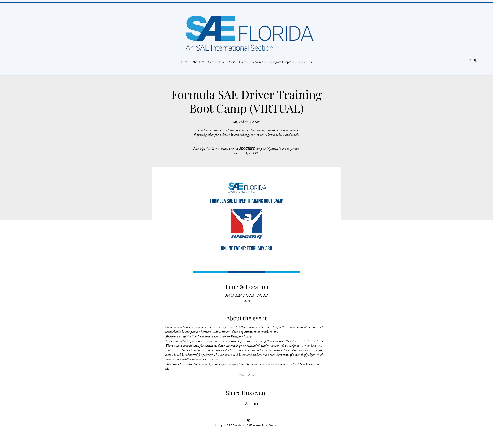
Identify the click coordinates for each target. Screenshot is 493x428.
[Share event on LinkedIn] (256, 403)
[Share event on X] (246, 403)
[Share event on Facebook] (237, 403)
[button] (258, 62)
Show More (246, 375)
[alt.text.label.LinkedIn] (470, 60)
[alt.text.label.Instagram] (476, 60)
